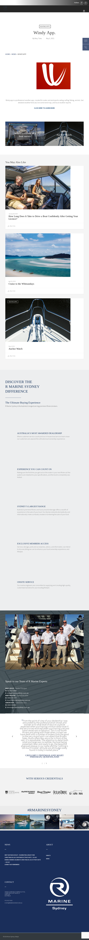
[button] (12, 736)
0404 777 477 (12, 698)
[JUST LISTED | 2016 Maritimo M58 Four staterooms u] (22, 821)
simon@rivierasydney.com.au (18, 707)
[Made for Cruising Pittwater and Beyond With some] (37, 821)
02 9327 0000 (12, 691)
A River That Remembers (12, 864)
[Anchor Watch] (64, 134)
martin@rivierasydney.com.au (18, 700)
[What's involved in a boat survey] (24, 134)
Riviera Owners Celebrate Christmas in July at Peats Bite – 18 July (23, 861)
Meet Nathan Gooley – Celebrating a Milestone (20, 855)
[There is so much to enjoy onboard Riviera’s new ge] (51, 821)
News (14, 54)
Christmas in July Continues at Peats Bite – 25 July (21, 857)
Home (7, 54)
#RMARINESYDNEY (44, 810)
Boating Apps (45, 26)
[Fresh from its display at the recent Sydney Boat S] (66, 821)
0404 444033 (11, 705)
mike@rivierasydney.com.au (18, 693)
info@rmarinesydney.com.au (14, 903)
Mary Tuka (38, 38)
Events (48, 855)
